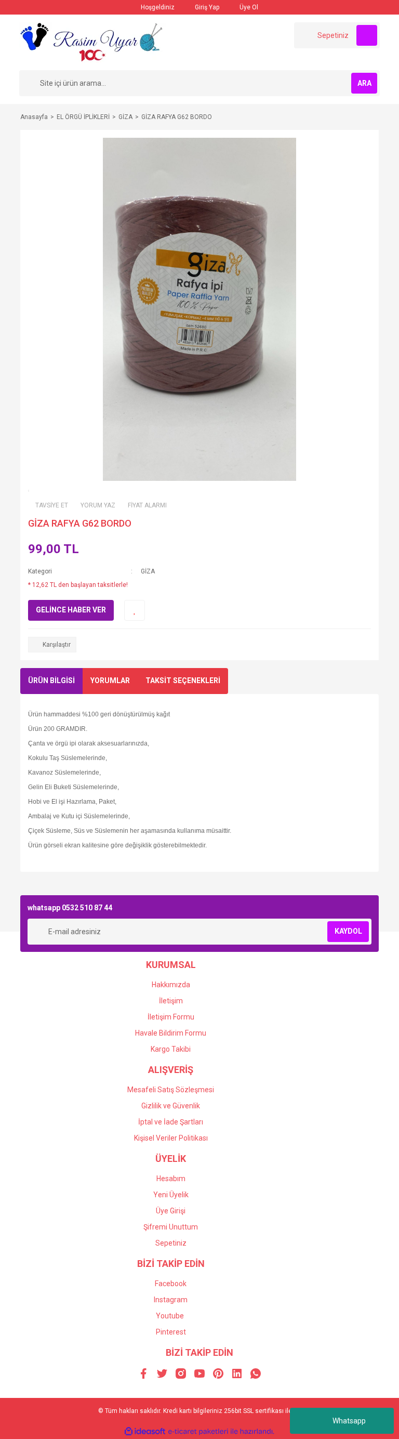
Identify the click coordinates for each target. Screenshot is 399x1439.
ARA (364, 83)
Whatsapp (349, 1421)
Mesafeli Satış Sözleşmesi (170, 1089)
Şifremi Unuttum (170, 1227)
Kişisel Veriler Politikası (171, 1138)
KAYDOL (348, 931)
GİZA (148, 571)
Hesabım (170, 1178)
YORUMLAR (110, 680)
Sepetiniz (171, 1243)
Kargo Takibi (171, 1049)
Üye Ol (248, 7)
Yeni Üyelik (171, 1195)
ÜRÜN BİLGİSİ (51, 680)
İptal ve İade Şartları (170, 1122)
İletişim (171, 1001)
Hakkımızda (171, 984)
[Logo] (92, 42)
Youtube (170, 1316)
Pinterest (171, 1332)
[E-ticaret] (198, 1431)
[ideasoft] (145, 1431)
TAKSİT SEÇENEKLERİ (182, 680)
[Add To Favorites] (134, 610)
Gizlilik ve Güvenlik (170, 1106)
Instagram (171, 1300)
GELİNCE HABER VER (71, 610)
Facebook (171, 1283)
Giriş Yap (206, 7)
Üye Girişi (170, 1211)
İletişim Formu (171, 1017)
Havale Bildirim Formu (170, 1033)
